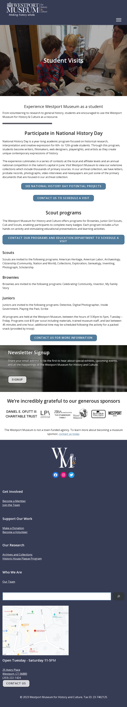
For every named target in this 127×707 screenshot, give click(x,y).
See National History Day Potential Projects (63, 186)
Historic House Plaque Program (22, 558)
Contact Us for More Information (63, 338)
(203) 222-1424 (11, 678)
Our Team (8, 582)
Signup (17, 379)
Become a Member (14, 501)
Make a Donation (13, 528)
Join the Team (11, 505)
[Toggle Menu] (118, 19)
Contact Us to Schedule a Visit (63, 198)
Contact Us (16, 683)
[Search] (119, 596)
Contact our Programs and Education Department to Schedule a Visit (63, 239)
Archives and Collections (17, 554)
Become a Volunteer (15, 532)
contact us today (69, 434)
